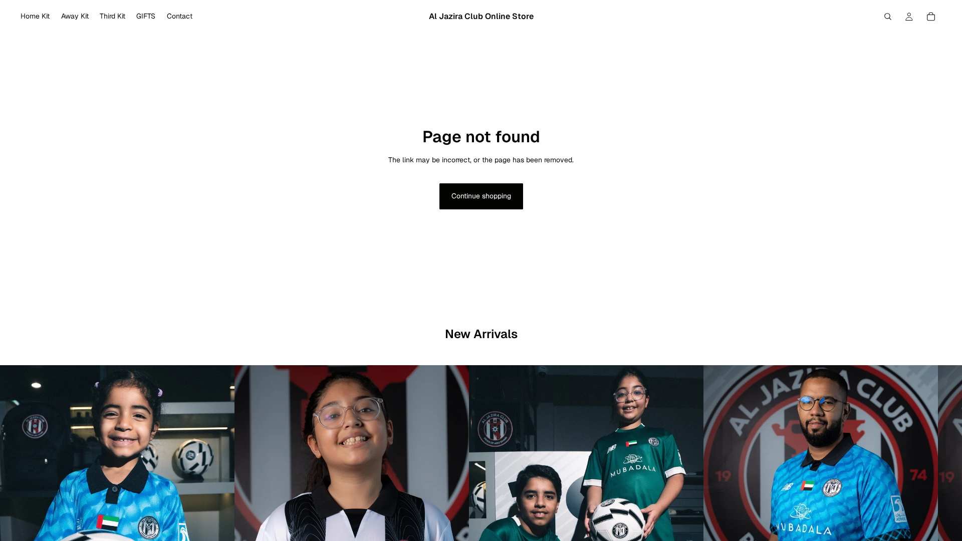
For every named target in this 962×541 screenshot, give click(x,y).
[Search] (888, 17)
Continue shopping (481, 195)
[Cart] (931, 17)
